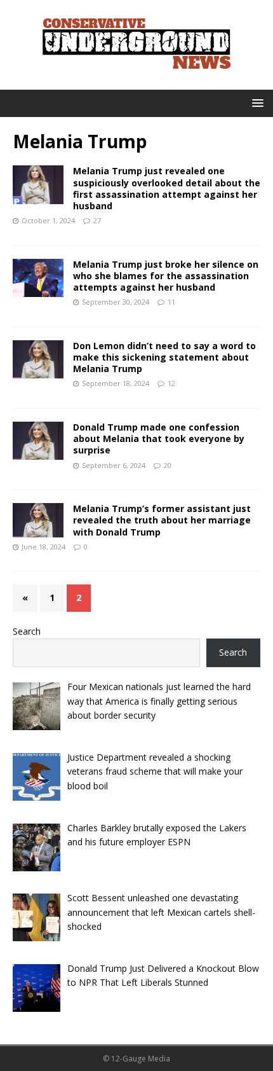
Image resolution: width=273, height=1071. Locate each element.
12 (171, 383)
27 (97, 220)
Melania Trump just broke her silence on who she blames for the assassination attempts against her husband (165, 275)
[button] (255, 103)
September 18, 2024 (115, 383)
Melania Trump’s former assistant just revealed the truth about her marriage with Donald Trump (162, 519)
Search (27, 631)
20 (167, 465)
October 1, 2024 (48, 220)
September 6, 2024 (113, 465)
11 (171, 302)
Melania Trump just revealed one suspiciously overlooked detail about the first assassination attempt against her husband (166, 188)
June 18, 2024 (43, 546)
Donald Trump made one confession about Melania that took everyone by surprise (158, 438)
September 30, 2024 (115, 302)
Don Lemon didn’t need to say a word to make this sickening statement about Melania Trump (164, 357)
